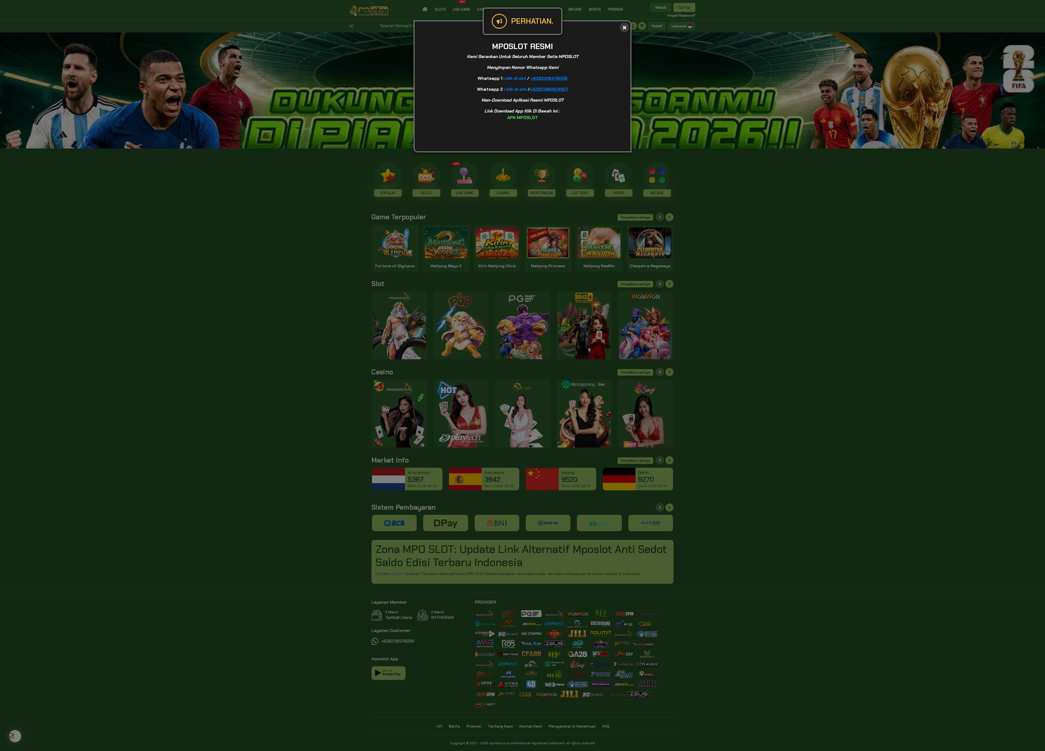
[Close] (624, 27)
